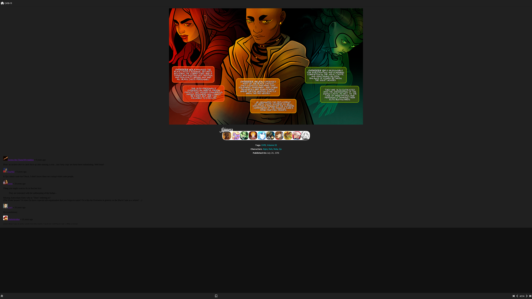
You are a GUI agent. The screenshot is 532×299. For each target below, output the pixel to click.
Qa (280, 149)
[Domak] (305, 135)
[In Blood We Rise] (253, 135)
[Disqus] (266, 189)
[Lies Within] (296, 135)
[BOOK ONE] (513, 296)
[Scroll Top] (2, 296)
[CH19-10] (517, 296)
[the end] (244, 135)
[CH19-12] (526, 296)
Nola (276, 149)
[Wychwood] (288, 135)
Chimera (264, 130)
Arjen (265, 149)
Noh (271, 149)
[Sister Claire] (235, 135)
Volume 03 (272, 145)
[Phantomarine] (262, 135)
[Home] (2, 3)
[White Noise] (227, 135)
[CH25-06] (530, 296)
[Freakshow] (279, 135)
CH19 (263, 145)
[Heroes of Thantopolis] (270, 135)
